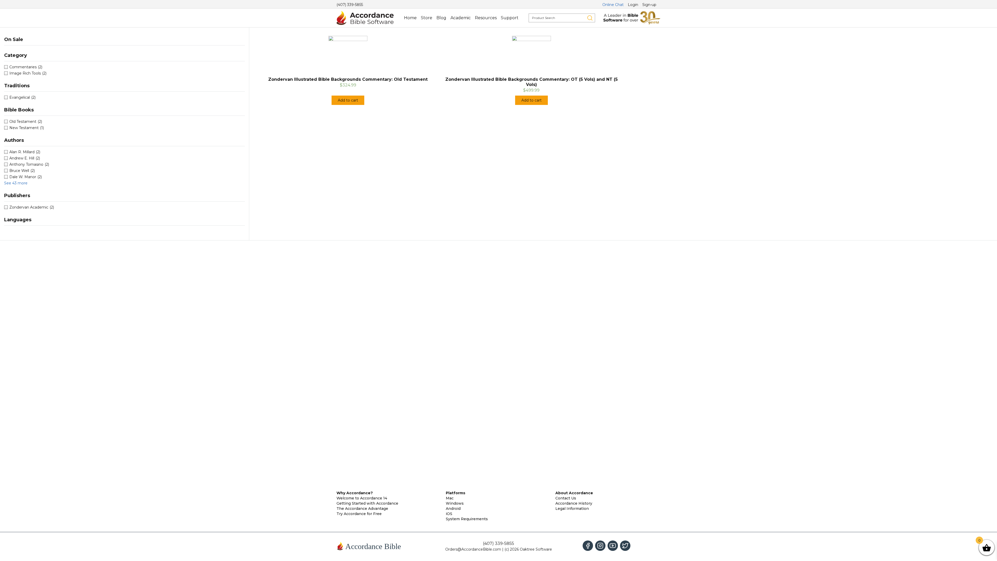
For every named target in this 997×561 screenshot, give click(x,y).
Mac (450, 498)
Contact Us (565, 498)
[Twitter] (625, 545)
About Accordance (574, 493)
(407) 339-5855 (349, 4)
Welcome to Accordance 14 (361, 498)
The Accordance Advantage (362, 508)
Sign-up (649, 4)
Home (410, 17)
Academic (460, 17)
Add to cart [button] (348, 100)
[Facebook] (588, 545)
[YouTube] (613, 545)
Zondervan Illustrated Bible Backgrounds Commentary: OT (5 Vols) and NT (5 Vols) (531, 82)
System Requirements (467, 519)
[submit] (590, 18)
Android (453, 508)
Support (509, 17)
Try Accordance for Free (359, 513)
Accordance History (573, 503)
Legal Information (572, 508)
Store (426, 17)
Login (633, 4)
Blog (441, 17)
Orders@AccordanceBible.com (473, 549)
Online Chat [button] (613, 4)
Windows (455, 503)
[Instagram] (600, 545)
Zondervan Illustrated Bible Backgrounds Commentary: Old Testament (348, 79)
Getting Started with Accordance (367, 503)
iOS (449, 513)
